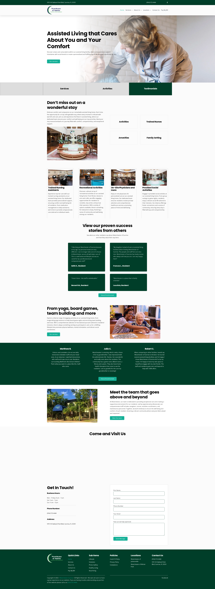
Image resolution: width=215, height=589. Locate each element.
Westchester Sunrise (66, 578)
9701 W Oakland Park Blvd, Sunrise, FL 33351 (61, 2)
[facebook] (167, 2)
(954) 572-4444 (151, 2)
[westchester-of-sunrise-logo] (54, 6)
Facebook (165, 578)
